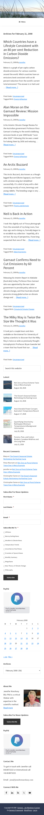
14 (21, 638)
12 (10, 638)
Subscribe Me (12, 722)
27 (16, 648)
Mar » (10, 657)
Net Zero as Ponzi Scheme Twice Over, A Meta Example (26, 384)
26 (10, 648)
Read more (8, 707)
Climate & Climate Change (24, 309)
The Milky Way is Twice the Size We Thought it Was (22, 319)
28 (21, 648)
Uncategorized (18, 96)
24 (38, 643)
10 (38, 633)
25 (5, 648)
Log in (35, 810)
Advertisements (20, 252)
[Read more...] (12, 87)
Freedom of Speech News (14, 553)
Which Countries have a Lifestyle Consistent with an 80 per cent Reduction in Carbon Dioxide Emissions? (20, 49)
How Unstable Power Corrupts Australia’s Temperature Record (26, 410)
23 (32, 643)
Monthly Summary (11, 557)
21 (21, 643)
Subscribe (11, 577)
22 (27, 643)
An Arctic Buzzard (15, 164)
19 (10, 643)
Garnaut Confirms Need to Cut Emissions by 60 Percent (22, 264)
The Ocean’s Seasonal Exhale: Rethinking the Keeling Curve (25, 397)
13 (16, 638)
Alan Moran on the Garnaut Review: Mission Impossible (20, 111)
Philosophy (9, 570)
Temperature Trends (12, 545)
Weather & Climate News (13, 540)
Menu (23, 22)
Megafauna (9, 562)
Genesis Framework (16, 810)
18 (5, 643)
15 (27, 638)
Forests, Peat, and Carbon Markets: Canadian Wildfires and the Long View (26, 439)
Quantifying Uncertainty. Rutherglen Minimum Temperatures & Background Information (25, 425)
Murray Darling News (12, 536)
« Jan (5, 657)
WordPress (28, 810)
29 (27, 648)
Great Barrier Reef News (13, 549)
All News (8, 532)
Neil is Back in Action (17, 214)
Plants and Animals (21, 206)
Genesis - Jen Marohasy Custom (28, 808)
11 (5, 638)
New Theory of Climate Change (15, 566)
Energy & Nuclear (20, 99)
